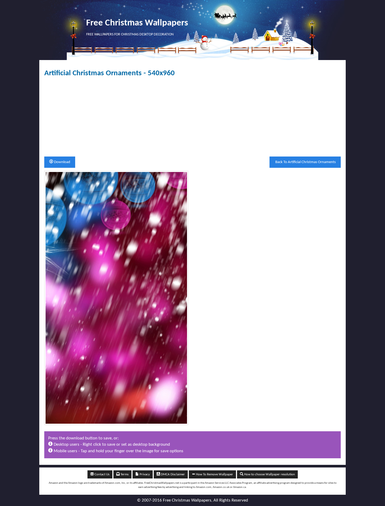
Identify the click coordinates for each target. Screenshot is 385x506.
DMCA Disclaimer (172, 474)
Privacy (144, 474)
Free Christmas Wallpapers (137, 23)
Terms (124, 474)
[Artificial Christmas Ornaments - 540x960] (116, 297)
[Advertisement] (192, 117)
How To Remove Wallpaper (214, 474)
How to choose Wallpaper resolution (269, 474)
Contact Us (101, 474)
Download (61, 162)
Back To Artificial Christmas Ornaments (305, 162)
